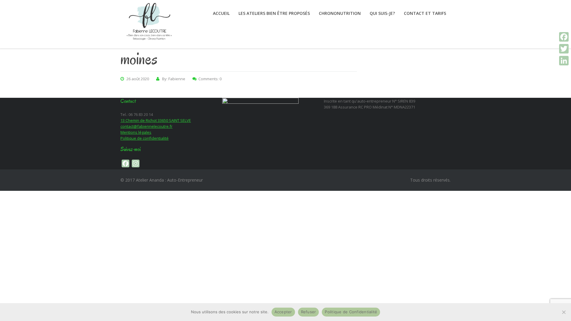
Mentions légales (135, 132)
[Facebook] (564, 37)
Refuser (308, 311)
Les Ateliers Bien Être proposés (274, 13)
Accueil (221, 13)
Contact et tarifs (425, 13)
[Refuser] (564, 312)
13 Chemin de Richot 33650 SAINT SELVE (155, 120)
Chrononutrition (340, 13)
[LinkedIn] (564, 61)
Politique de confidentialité (144, 138)
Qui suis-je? (382, 13)
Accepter (283, 311)
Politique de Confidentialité (351, 311)
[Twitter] (564, 49)
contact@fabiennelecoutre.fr (146, 126)
